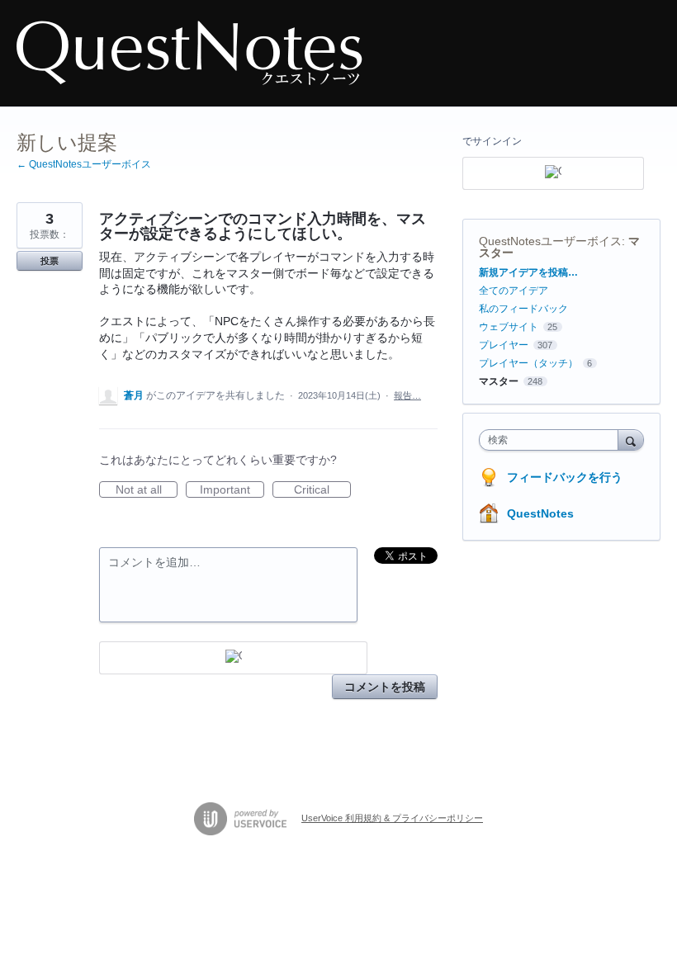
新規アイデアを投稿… (528, 272)
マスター (498, 381)
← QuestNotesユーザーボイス (84, 164)
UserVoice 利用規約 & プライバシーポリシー (392, 818)
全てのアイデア (513, 290)
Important (232, 490)
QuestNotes (540, 513)
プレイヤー (503, 345)
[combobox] (552, 440)
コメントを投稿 (384, 686)
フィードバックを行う (565, 477)
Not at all (147, 490)
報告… (407, 395)
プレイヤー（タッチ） (528, 363)
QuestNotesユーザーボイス (550, 241)
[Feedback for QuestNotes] (189, 53)
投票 (49, 261)
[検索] (631, 439)
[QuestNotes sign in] (233, 657)
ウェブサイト (508, 327)
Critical (322, 490)
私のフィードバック (523, 308)
